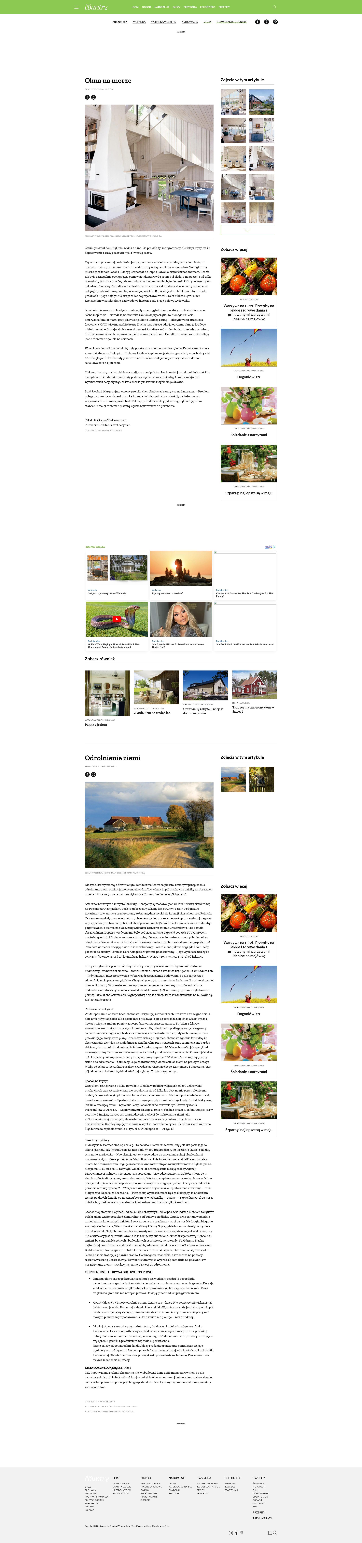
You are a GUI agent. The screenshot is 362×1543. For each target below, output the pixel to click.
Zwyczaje (230, 1487)
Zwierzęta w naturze (208, 1487)
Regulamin (90, 1493)
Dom (135, 7)
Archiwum (90, 1490)
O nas (88, 1487)
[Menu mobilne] (76, 7)
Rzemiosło (230, 1483)
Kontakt (89, 1510)
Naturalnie (161, 7)
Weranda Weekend (163, 21)
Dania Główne (260, 1493)
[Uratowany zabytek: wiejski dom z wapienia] (205, 685)
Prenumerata (262, 1518)
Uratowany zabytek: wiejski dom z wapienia (203, 711)
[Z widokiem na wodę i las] (156, 687)
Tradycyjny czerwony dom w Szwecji (253, 709)
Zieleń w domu (149, 1493)
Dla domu (174, 1490)
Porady (145, 1490)
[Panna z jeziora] (107, 693)
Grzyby (200, 1490)
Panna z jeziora (96, 724)
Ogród (146, 7)
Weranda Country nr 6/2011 (149, 708)
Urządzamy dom (122, 1490)
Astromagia (190, 21)
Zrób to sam (231, 1490)
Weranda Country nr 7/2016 (198, 704)
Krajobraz (202, 1493)
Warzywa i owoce (150, 1483)
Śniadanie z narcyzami (249, 435)
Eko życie (174, 1493)
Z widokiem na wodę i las (152, 713)
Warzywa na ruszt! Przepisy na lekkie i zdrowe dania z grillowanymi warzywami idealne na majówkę (249, 312)
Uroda (172, 1483)
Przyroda (190, 7)
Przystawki (259, 1487)
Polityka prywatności (97, 1497)
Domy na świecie (241, 703)
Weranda (139, 21)
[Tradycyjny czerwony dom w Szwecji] (254, 684)
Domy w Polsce (121, 1483)
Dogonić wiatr (248, 377)
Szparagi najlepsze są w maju (248, 493)
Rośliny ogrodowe (151, 1487)
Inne (255, 1506)
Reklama (89, 1506)
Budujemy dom (121, 1493)
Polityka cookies (94, 1500)
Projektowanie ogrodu (149, 1498)
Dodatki (257, 1500)
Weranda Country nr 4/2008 (100, 720)
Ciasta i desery (260, 1497)
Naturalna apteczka (180, 1487)
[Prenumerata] (269, 1532)
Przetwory (259, 1503)
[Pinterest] (275, 21)
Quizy (176, 7)
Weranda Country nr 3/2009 (249, 370)
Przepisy (224, 7)
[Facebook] (257, 21)
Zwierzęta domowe (207, 1483)
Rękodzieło (207, 7)
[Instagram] (266, 21)
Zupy (255, 1490)
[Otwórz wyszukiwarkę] (274, 7)
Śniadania (258, 1483)
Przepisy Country (249, 299)
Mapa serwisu (92, 1503)
